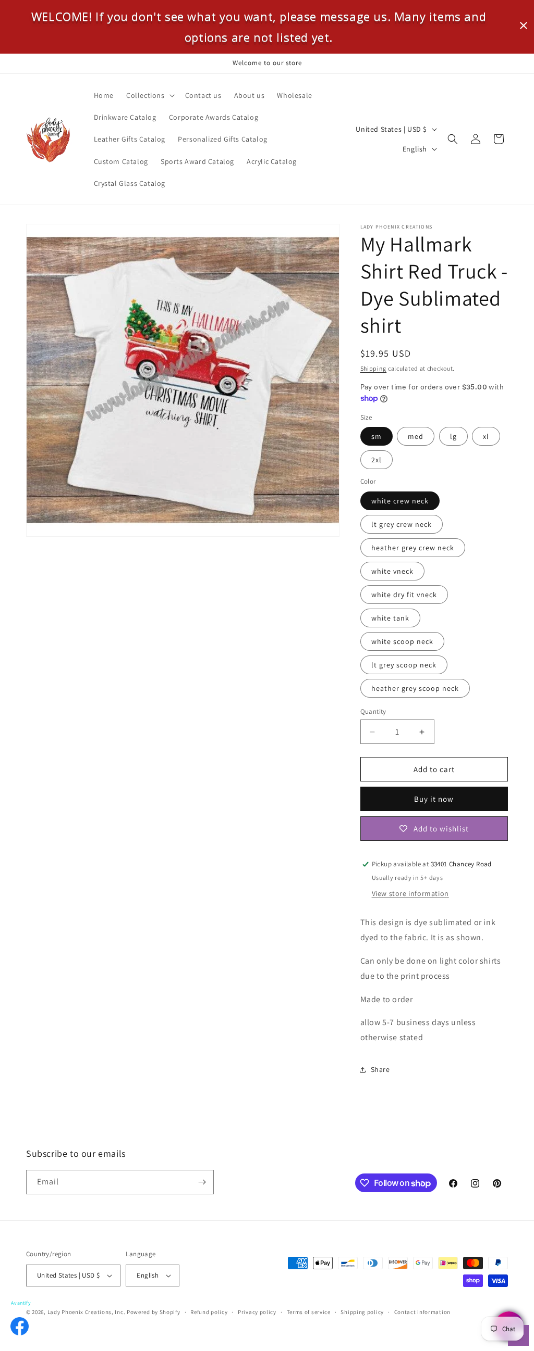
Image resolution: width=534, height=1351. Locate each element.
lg (453, 436)
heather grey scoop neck (415, 688)
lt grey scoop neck (403, 665)
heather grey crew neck (412, 547)
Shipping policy (362, 1312)
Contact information (422, 1312)
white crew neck (400, 501)
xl (486, 436)
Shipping (373, 368)
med (415, 436)
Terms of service (309, 1312)
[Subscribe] (201, 1182)
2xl (376, 459)
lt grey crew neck (401, 524)
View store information (410, 893)
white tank (390, 618)
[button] (149, 95)
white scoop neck (402, 641)
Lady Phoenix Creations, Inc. (86, 1312)
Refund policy (208, 1312)
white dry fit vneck (404, 594)
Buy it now (434, 799)
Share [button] (380, 1069)
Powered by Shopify (153, 1312)
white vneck (392, 571)
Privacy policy (257, 1312)
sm (376, 436)
